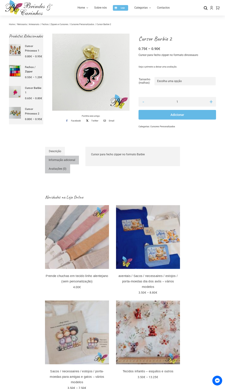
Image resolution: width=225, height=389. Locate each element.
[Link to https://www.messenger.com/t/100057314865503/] (217, 380)
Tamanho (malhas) (144, 81)
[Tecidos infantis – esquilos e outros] (148, 332)
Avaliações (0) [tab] (57, 168)
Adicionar (177, 115)
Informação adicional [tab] (62, 160)
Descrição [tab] (55, 151)
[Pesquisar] (205, 7)
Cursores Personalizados (162, 126)
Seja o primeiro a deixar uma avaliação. (158, 66)
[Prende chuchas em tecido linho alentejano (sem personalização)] (77, 237)
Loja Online (74, 197)
